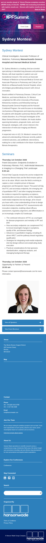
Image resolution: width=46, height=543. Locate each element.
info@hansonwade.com (11, 412)
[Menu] (42, 17)
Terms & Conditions (10, 521)
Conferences (8, 465)
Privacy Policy (8, 523)
